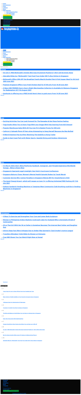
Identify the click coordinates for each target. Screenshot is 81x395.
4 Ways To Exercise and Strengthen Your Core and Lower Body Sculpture (30, 216)
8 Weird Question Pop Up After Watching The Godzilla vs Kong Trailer (29, 135)
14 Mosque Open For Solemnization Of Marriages (14, 302)
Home (4, 3)
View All (2, 95)
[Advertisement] (38, 40)
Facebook (5, 282)
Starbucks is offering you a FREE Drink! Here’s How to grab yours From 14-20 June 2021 (35, 93)
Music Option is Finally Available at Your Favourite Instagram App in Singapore (21, 296)
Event (4, 6)
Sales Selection (7, 10)
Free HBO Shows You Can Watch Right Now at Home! (23, 237)
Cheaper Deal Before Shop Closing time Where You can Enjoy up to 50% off (20, 324)
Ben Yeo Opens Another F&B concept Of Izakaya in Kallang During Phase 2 (20, 335)
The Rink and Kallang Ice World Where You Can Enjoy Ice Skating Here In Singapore (22, 313)
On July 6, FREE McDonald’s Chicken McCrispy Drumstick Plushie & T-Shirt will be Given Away (38, 73)
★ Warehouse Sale (6, 24)
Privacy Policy (6, 389)
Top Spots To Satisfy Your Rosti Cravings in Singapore (15, 307)
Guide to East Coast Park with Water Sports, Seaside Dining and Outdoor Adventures (35, 138)
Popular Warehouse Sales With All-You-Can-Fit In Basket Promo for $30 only (31, 128)
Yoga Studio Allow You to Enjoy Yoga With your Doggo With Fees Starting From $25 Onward (37, 125)
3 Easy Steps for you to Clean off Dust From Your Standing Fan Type (18, 291)
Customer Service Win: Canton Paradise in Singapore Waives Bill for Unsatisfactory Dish (36, 178)
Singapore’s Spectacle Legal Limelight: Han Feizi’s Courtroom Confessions (31, 171)
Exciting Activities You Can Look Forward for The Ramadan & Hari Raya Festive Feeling (35, 121)
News (4, 9)
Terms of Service (7, 388)
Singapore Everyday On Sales (19, 393)
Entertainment (7, 5)
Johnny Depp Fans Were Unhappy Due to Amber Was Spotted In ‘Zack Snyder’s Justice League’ (38, 231)
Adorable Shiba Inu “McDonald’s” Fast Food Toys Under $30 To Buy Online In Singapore (35, 76)
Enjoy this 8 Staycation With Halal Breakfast (13, 318)
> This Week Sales (10, 13)
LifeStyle (5, 7)
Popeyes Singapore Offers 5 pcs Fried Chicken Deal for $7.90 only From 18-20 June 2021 (35, 85)
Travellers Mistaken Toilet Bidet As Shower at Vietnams (24, 234)
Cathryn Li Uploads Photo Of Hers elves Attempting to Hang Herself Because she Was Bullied (38, 131)
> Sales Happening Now (12, 12)
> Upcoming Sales (6, 22)
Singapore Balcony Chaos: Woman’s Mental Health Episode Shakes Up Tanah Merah (34, 174)
